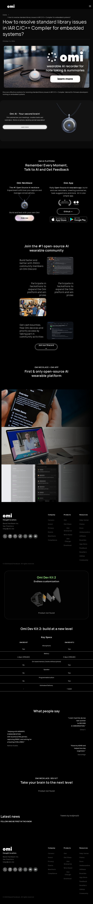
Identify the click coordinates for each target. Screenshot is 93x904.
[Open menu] (90, 6)
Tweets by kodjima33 (69, 815)
